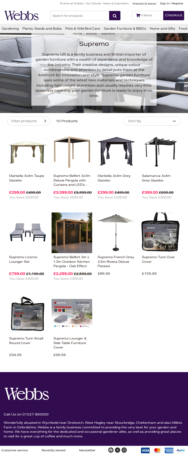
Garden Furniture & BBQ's (125, 28)
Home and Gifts (162, 28)
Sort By (134, 121)
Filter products (24, 121)
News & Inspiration (116, 3)
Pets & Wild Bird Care (82, 28)
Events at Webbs (72, 3)
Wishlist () (144, 3)
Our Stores (93, 3)
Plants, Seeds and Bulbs (42, 28)
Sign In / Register (171, 3)
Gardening (10, 28)
